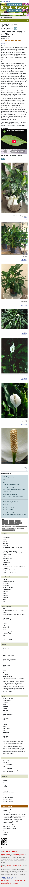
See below (3, 43)
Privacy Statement (5, 866)
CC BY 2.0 (25, 304)
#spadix (12, 526)
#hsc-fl (25, 526)
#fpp (13, 530)
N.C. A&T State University (19, 854)
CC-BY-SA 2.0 (24, 333)
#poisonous (17, 521)
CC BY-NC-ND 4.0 (24, 259)
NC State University (6, 854)
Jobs (12, 880)
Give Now (15, 883)
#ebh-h (16, 522)
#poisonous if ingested (6, 530)
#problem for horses (15, 524)
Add (4, 158)
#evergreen (17, 526)
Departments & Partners (20, 880)
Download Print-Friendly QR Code (9, 847)
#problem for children (11, 528)
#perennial (4, 528)
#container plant (20, 528)
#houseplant (11, 521)
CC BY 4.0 (25, 217)
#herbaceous (11, 522)
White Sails (9, 34)
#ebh (20, 522)
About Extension (5, 880)
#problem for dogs (5, 524)
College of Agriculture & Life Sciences (10, 882)
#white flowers (5, 521)
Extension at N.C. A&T (6, 883)
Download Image (24, 219)
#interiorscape (5, 522)
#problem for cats (5, 526)
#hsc (21, 526)
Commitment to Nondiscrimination (14, 865)
